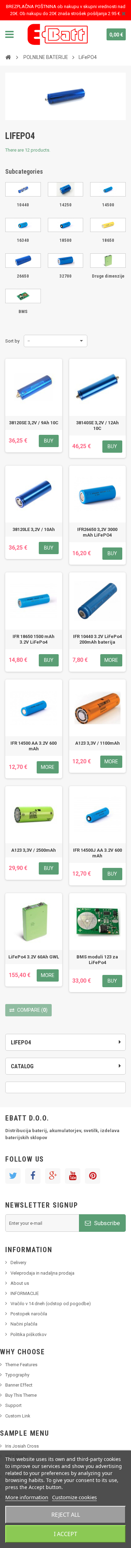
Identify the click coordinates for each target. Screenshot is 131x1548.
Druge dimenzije (108, 276)
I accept (65, 1534)
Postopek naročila (28, 1313)
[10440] (23, 189)
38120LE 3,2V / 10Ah (34, 529)
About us (19, 1283)
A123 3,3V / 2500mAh (33, 850)
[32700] (65, 260)
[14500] (108, 189)
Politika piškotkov (28, 1334)
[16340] (23, 225)
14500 (108, 204)
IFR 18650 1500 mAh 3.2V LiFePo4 (33, 639)
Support (13, 1405)
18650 (108, 240)
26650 (23, 276)
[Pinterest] (92, 1176)
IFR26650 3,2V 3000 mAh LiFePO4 (97, 532)
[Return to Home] (8, 56)
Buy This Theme (21, 1395)
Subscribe (106, 1223)
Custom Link (17, 1416)
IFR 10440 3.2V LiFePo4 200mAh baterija (97, 639)
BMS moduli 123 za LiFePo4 (97, 959)
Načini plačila (23, 1324)
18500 (65, 240)
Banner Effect (18, 1385)
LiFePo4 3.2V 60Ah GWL (33, 956)
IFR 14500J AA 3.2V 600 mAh (97, 853)
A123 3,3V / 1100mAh (97, 743)
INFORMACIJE (24, 1293)
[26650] (23, 260)
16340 (23, 240)
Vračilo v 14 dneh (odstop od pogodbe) (50, 1303)
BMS (23, 311)
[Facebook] (33, 1176)
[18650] (108, 225)
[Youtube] (72, 1176)
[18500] (65, 225)
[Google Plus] (52, 1176)
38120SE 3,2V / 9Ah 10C (33, 422)
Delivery (18, 1262)
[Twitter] (13, 1176)
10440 (23, 204)
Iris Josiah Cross (22, 1446)
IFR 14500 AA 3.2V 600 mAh (33, 745)
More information (26, 1497)
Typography (17, 1374)
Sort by (12, 341)
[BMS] (23, 296)
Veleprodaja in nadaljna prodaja (42, 1273)
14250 (65, 204)
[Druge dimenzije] (108, 260)
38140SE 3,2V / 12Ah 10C (97, 425)
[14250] (65, 189)
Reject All (65, 1515)
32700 (65, 276)
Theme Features (21, 1364)
